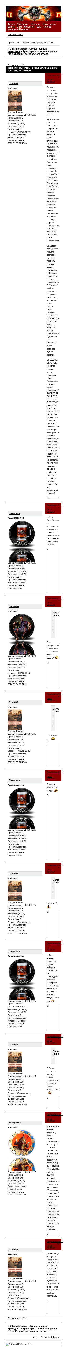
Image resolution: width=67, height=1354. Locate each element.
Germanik (14, 606)
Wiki (39, 27)
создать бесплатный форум (46, 1337)
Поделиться (52, 75)
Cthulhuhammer (18, 49)
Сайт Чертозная (25, 27)
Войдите (27, 42)
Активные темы (15, 34)
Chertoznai (14, 513)
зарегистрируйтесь (44, 42)
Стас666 (13, 83)
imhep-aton (15, 1122)
